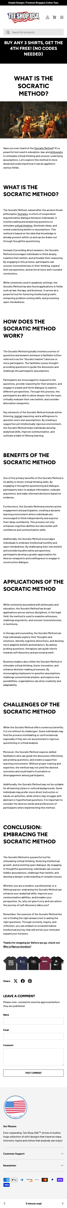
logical (18, 416)
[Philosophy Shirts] (33, 962)
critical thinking (23, 225)
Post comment (34, 1073)
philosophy (56, 151)
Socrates (23, 213)
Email (6, 1030)
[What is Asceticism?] (62, 1203)
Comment (8, 1045)
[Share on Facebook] (22, 981)
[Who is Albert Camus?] (5, 1203)
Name (6, 1014)
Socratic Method (43, 148)
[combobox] (33, 32)
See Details (33, 59)
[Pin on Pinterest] (30, 981)
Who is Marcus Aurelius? (17, 946)
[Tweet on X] (15, 981)
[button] (54, 17)
